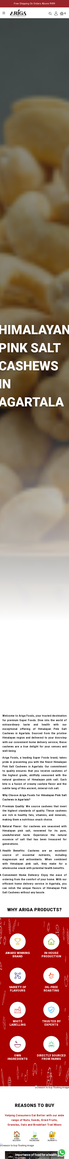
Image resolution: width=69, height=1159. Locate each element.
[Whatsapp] (62, 1152)
